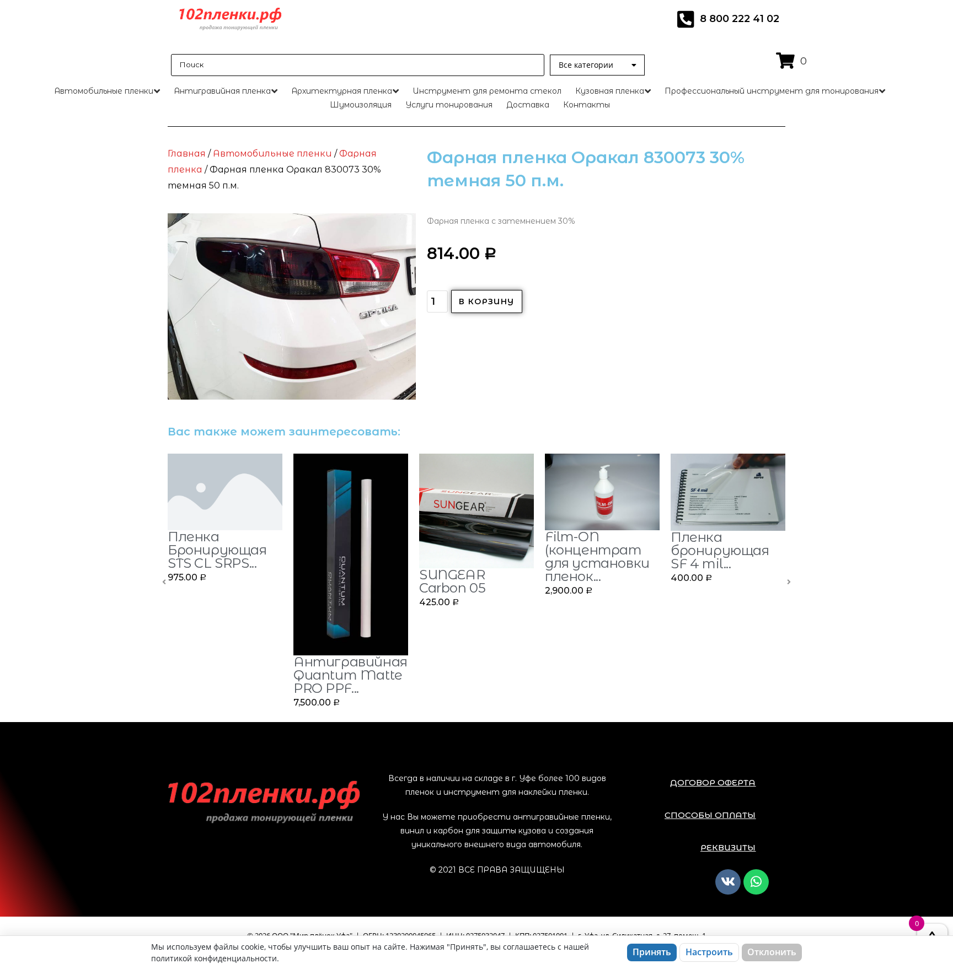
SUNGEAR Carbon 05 (452, 581)
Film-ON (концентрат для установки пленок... (597, 556)
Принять (652, 952)
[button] (713, 782)
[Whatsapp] (756, 882)
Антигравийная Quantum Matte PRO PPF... (350, 675)
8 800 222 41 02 (739, 19)
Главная (187, 153)
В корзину (487, 301)
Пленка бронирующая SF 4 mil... (720, 550)
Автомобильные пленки (272, 153)
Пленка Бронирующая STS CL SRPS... (217, 550)
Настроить (709, 952)
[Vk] (728, 882)
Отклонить (771, 952)
